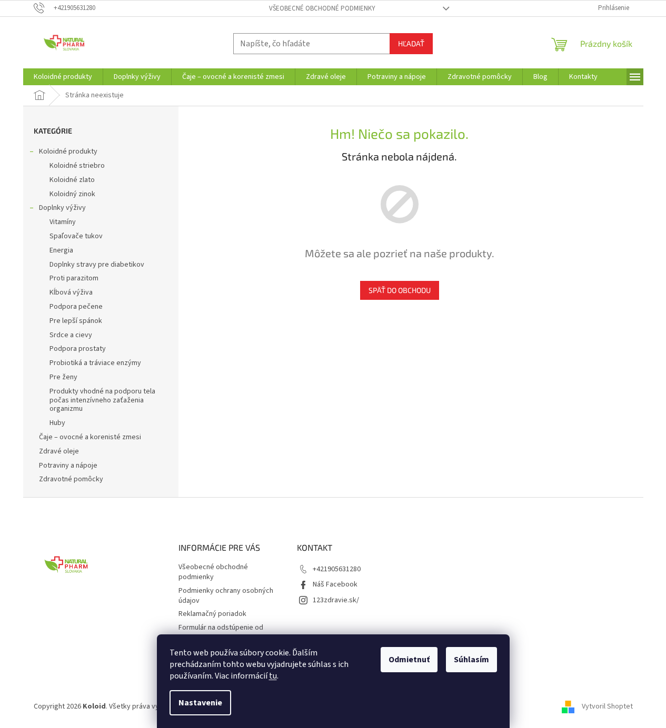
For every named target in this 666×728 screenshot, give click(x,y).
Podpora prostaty (77, 348)
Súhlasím (471, 659)
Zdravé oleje (59, 451)
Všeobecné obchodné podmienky (322, 8)
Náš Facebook (335, 584)
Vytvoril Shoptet (607, 706)
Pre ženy (63, 377)
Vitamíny (62, 222)
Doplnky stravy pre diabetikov (96, 264)
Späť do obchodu (400, 290)
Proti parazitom (73, 278)
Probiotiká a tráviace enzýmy (95, 363)
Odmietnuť (409, 659)
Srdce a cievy (70, 335)
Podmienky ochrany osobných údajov (225, 595)
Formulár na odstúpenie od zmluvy (220, 632)
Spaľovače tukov (76, 236)
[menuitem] (63, 76)
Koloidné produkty (68, 151)
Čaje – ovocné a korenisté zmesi (90, 437)
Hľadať (411, 43)
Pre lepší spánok (75, 321)
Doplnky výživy (62, 208)
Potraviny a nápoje (68, 465)
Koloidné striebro (77, 165)
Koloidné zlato (72, 180)
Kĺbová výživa (71, 292)
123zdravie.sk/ (336, 600)
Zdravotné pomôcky (71, 479)
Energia (61, 250)
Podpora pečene (76, 306)
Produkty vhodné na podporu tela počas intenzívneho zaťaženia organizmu (102, 400)
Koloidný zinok (72, 194)
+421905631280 (337, 569)
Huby (57, 423)
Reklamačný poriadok (212, 614)
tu (273, 676)
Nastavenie (200, 703)
